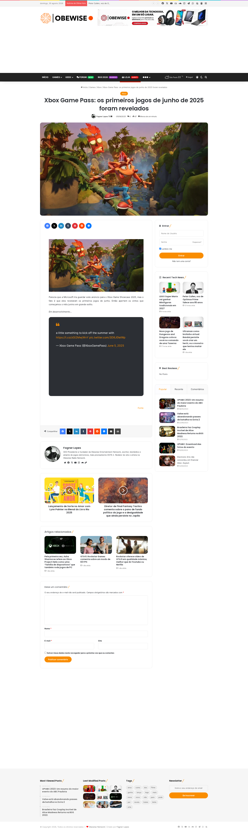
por (129, 802)
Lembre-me (166, 249)
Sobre (145, 802)
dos (145, 787)
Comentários (197, 389)
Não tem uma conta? (181, 261)
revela (136, 802)
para (152, 797)
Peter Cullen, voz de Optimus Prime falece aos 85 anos (113, 3)
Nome (47, 628)
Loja (131, 77)
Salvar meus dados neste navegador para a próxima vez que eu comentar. (81, 653)
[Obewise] (66, 18)
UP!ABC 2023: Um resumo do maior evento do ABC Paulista (190, 402)
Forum (86, 77)
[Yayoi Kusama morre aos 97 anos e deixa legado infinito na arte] (89, 788)
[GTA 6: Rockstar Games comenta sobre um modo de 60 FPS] (96, 545)
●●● (145, 77)
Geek (68, 77)
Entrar (181, 255)
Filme (153, 787)
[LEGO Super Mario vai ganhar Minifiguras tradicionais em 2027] (169, 288)
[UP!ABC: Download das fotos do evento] (167, 448)
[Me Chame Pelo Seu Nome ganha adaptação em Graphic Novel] (89, 804)
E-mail (48, 641)
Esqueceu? (197, 242)
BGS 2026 (107, 77)
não (145, 797)
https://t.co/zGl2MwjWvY (72, 337)
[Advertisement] (124, 51)
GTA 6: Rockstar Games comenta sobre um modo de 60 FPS (95, 559)
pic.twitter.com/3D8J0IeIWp (107, 337)
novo (138, 797)
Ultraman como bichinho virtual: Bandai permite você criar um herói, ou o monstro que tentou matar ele (193, 340)
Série (154, 802)
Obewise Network (97, 827)
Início (45, 77)
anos (130, 787)
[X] (72, 462)
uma (129, 807)
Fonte (141, 408)
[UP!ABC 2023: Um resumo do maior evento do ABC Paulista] (167, 403)
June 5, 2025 (115, 345)
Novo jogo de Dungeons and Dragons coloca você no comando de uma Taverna (169, 337)
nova (130, 797)
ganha (130, 792)
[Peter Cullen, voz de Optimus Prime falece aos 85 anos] (193, 288)
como (138, 787)
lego (147, 792)
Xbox (99, 87)
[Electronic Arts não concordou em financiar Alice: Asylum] (167, 460)
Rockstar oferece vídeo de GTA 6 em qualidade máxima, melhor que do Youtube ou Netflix (131, 560)
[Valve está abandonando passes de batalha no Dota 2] (167, 417)
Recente (179, 389)
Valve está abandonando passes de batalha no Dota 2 (189, 416)
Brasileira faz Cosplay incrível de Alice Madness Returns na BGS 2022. (190, 432)
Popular (163, 389)
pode (160, 797)
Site (100, 641)
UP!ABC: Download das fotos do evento (189, 446)
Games (56, 77)
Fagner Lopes (102, 116)
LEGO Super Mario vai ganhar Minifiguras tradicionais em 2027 (168, 302)
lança (139, 792)
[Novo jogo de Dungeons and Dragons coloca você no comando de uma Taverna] (169, 322)
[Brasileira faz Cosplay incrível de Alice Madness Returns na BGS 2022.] (167, 431)
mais (154, 792)
